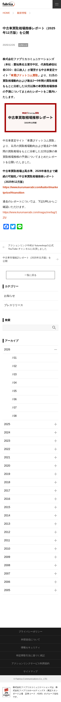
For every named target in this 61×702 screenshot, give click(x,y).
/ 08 (14, 415)
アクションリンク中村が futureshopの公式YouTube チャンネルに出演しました (31, 247)
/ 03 (14, 374)
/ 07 (14, 407)
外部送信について (30, 639)
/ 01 (14, 357)
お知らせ (23, 45)
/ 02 (14, 366)
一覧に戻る (30, 275)
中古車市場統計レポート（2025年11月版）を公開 (27, 259)
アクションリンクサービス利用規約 (30, 663)
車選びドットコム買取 (24, 75)
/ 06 (14, 399)
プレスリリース (13, 305)
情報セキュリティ (30, 647)
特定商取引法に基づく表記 (30, 655)
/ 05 (14, 391)
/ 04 (14, 382)
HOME (6, 13)
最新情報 (21, 13)
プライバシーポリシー (30, 631)
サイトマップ (30, 671)
